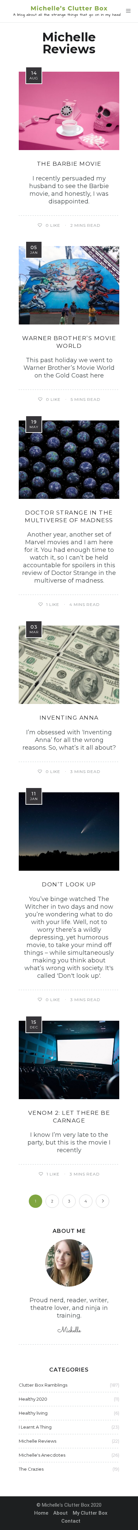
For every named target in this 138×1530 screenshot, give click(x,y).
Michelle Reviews (37, 1441)
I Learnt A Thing (35, 1427)
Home (41, 1513)
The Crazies (31, 1469)
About (60, 1513)
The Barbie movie (69, 163)
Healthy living (33, 1413)
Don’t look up (69, 884)
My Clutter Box (90, 1513)
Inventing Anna (69, 717)
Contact (70, 1521)
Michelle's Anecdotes (42, 1455)
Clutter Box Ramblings (43, 1385)
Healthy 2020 (33, 1399)
